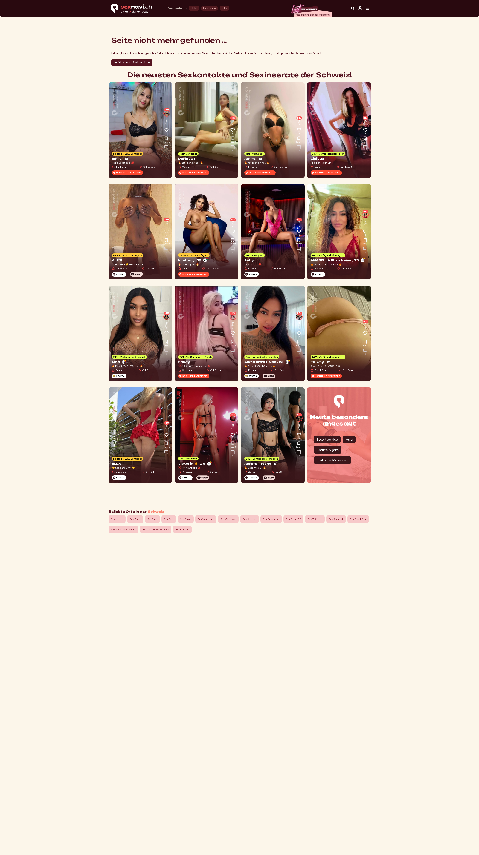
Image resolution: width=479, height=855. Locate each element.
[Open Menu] (367, 8)
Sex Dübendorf (271, 519)
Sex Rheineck (336, 519)
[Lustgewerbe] (311, 9)
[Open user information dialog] (360, 8)
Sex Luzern (117, 519)
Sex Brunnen (182, 529)
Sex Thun (152, 519)
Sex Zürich (135, 519)
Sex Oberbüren (358, 519)
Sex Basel (185, 519)
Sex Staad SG (293, 519)
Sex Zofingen (315, 519)
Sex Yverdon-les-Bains (123, 529)
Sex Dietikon (249, 519)
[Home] (135, 8)
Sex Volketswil (228, 519)
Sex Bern (169, 519)
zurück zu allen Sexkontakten (132, 62)
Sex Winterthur (206, 519)
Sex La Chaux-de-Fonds (155, 529)
